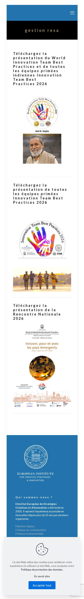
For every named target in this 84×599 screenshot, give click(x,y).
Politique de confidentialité (30, 530)
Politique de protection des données (42, 569)
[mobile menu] (72, 12)
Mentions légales (25, 526)
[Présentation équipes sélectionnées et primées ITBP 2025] (42, 249)
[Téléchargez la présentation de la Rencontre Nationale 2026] (42, 366)
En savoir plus (42, 576)
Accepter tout (42, 585)
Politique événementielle (29, 533)
